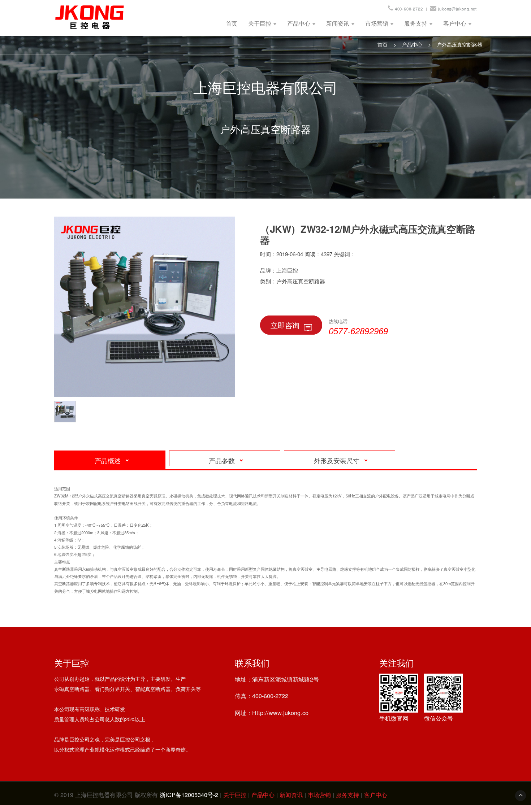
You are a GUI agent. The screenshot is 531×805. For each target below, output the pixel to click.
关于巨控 (260, 23)
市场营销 (377, 23)
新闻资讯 (338, 23)
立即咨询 (285, 325)
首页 (231, 23)
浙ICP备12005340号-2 (189, 794)
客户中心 (455, 23)
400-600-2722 (409, 9)
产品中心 (299, 23)
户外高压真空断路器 (459, 44)
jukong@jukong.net (457, 9)
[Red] (66, 410)
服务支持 (416, 23)
